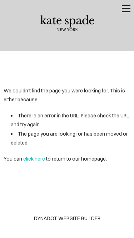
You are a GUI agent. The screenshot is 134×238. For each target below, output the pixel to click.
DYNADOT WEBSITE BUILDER (67, 218)
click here (34, 159)
